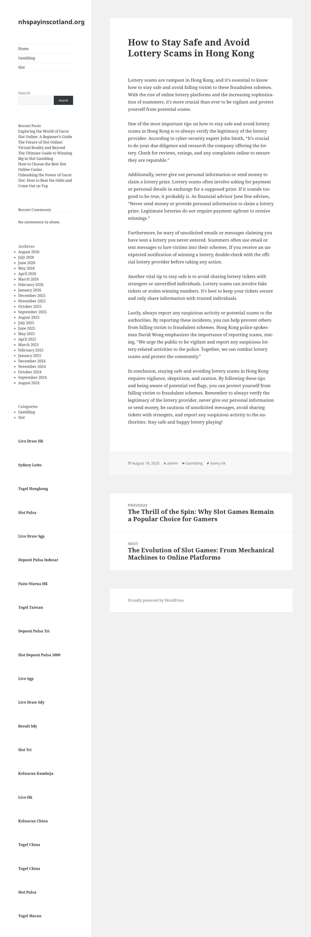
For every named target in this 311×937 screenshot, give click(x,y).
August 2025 (28, 317)
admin (172, 463)
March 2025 (28, 344)
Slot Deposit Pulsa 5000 (39, 654)
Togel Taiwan (30, 607)
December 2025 (32, 295)
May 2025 (26, 333)
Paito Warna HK (33, 583)
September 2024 (32, 377)
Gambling (26, 58)
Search (24, 93)
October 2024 (29, 371)
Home (23, 48)
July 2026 (26, 257)
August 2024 (28, 382)
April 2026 (27, 273)
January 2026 (29, 290)
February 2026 (30, 284)
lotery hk (218, 463)
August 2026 (28, 251)
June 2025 (26, 328)
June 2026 (26, 262)
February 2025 (30, 350)
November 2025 (32, 300)
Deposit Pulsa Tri (34, 631)
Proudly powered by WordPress (156, 600)
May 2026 (26, 268)
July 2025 (26, 322)
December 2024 (32, 361)
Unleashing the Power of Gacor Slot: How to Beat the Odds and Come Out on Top (45, 180)
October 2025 (29, 306)
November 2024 (32, 366)
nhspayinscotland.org (51, 22)
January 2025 (29, 355)
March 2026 (28, 279)
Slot (21, 67)
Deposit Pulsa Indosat (38, 559)
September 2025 (32, 311)
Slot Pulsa (27, 512)
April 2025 (27, 339)
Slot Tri (25, 749)
